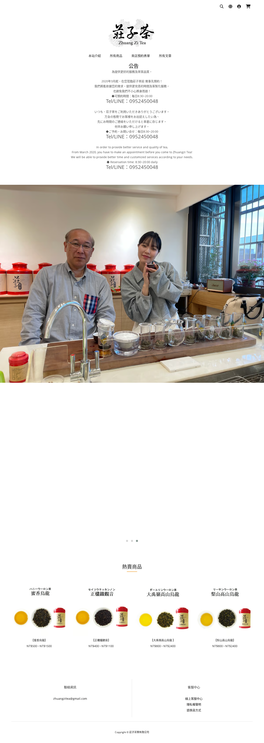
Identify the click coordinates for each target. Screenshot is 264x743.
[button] (127, 541)
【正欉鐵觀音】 (101, 640)
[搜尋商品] (222, 7)
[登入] (239, 7)
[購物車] (248, 7)
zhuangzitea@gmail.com (70, 699)
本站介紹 (94, 56)
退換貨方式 (194, 710)
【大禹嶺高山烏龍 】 (163, 640)
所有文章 (165, 56)
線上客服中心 (194, 699)
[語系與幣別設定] (230, 7)
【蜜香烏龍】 (39, 640)
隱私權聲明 (194, 704)
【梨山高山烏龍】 (225, 640)
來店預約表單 (140, 56)
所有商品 (116, 56)
